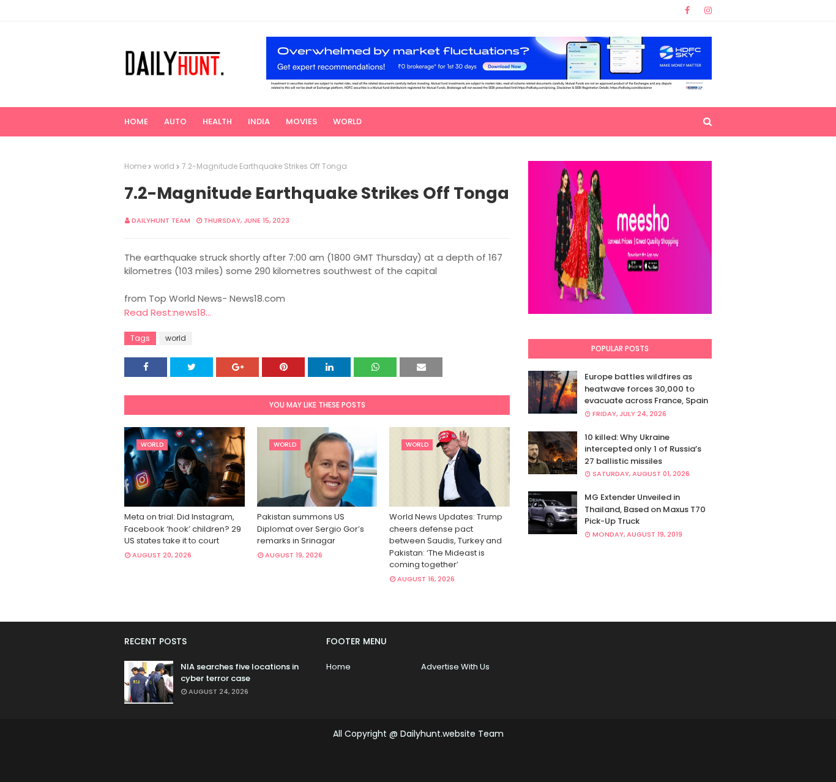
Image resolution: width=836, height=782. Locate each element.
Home (135, 166)
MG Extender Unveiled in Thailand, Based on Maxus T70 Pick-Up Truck (645, 509)
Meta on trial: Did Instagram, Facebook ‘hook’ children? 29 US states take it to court (182, 528)
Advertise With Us (455, 666)
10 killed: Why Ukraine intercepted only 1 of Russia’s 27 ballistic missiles (642, 449)
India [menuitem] (259, 121)
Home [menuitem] (136, 121)
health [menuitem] (217, 121)
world (164, 166)
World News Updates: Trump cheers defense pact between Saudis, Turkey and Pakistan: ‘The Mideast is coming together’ (445, 540)
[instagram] (706, 10)
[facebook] (687, 10)
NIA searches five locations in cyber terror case (240, 673)
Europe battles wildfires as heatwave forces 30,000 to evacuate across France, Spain (646, 388)
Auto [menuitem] (175, 121)
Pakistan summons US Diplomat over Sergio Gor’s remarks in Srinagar (310, 528)
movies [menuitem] (301, 121)
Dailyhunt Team (161, 220)
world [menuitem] (347, 121)
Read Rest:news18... (167, 312)
